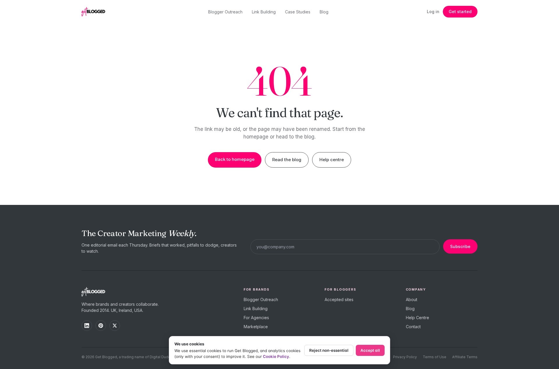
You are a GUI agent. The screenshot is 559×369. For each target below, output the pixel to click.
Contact (413, 326)
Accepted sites (339, 299)
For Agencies (256, 317)
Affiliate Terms (464, 357)
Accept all (370, 350)
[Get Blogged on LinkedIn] (87, 325)
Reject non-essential (329, 350)
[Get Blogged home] (95, 11)
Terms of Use (434, 357)
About (411, 299)
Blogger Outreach (225, 11)
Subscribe (460, 246)
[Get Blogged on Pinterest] (100, 325)
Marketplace (256, 326)
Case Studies (297, 11)
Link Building (264, 11)
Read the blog (286, 159)
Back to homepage (234, 159)
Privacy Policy (405, 357)
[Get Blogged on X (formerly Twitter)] (114, 325)
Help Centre (417, 317)
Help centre (331, 159)
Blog (324, 11)
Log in (433, 11)
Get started (460, 11)
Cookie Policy (276, 356)
